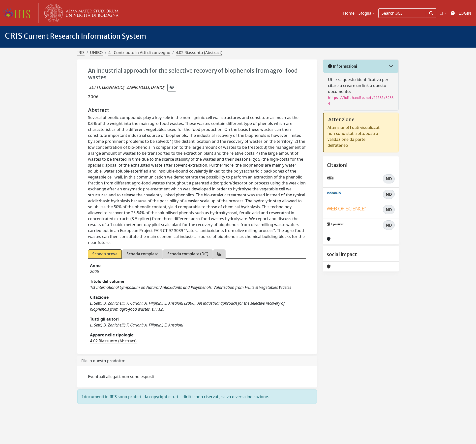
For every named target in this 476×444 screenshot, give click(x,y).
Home (349, 13)
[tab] (219, 254)
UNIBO (96, 52)
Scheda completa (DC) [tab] (187, 253)
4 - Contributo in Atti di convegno (139, 52)
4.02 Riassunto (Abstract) (199, 52)
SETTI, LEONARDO (106, 87)
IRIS (81, 52)
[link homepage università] (80, 13)
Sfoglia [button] (364, 13)
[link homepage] (18, 13)
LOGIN (465, 13)
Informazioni (344, 66)
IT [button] (442, 13)
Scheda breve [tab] (105, 253)
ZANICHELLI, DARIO (144, 87)
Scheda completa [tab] (142, 253)
